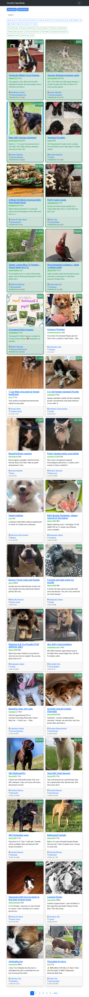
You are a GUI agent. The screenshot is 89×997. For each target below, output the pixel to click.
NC (21, 20)
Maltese (13, 538)
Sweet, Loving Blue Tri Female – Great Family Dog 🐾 (24, 266)
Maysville (13, 599)
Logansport (14, 728)
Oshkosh (52, 470)
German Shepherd (55, 95)
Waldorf (13, 347)
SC (67, 20)
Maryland (20, 347)
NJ (63, 20)
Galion (51, 219)
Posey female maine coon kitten (63, 453)
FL (17, 20)
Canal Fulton (53, 347)
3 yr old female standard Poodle (63, 391)
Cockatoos (53, 287)
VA (41, 20)
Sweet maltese (16, 515)
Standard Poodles (56, 137)
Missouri (20, 790)
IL (37, 20)
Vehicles (53, 28)
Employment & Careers (60, 32)
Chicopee (52, 728)
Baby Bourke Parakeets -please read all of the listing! (62, 516)
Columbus (52, 916)
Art (32, 35)
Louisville (52, 154)
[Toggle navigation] (79, 3)
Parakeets (52, 538)
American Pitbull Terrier (19, 349)
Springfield (52, 664)
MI (8, 20)
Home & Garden (42, 28)
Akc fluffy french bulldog (59, 644)
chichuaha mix (16, 961)
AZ (36, 24)
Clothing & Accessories (15, 32)
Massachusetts (61, 728)
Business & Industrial (28, 28)
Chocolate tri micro (56, 961)
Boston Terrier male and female (24, 580)
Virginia (22, 92)
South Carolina (62, 409)
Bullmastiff (14, 793)
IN (25, 20)
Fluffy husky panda (56, 200)
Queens (52, 284)
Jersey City (14, 219)
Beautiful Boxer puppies (20, 453)
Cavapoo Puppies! (56, 329)
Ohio (55, 219)
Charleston (53, 409)
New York (58, 284)
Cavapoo (52, 349)
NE (27, 24)
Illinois (19, 409)
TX (54, 20)
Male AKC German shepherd (22, 137)
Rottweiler (13, 855)
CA (46, 20)
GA (59, 20)
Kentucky (59, 154)
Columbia (13, 790)
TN (80, 20)
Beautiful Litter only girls (21, 709)
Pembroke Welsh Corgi (18, 95)
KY (50, 20)
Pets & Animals (13, 28)
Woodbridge (15, 92)
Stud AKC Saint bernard (58, 773)
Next (55, 993)
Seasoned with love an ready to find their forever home (24, 898)
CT (31, 24)
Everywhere (12, 9)
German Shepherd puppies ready (63, 75)
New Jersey (23, 219)
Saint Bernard (54, 793)
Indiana (60, 535)
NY (29, 20)
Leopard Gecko (54, 897)
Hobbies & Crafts (13, 35)
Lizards (51, 919)
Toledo (51, 978)
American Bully (16, 222)
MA (18, 24)
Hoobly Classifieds (16, 3)
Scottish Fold (53, 731)
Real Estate (62, 28)
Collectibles (45, 32)
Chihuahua (14, 981)
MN (76, 20)
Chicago (13, 409)
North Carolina (23, 535)
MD (9, 24)
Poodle (51, 157)
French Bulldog (54, 222)
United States (23, 9)
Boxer (12, 473)
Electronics (25, 35)
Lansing (52, 92)
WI (71, 20)
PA (33, 20)
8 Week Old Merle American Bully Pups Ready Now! (25, 201)
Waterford (14, 284)
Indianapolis (53, 535)
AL (23, 24)
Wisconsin (59, 470)
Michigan (58, 92)
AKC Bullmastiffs (17, 773)
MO (13, 24)
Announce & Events (32, 32)
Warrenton (14, 535)
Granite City (14, 916)
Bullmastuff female (56, 835)
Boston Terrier (15, 602)
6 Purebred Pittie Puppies (21, 329)
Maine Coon (53, 473)
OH (13, 20)
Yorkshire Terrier (16, 411)
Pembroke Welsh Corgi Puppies (24, 75)
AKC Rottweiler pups (19, 835)
